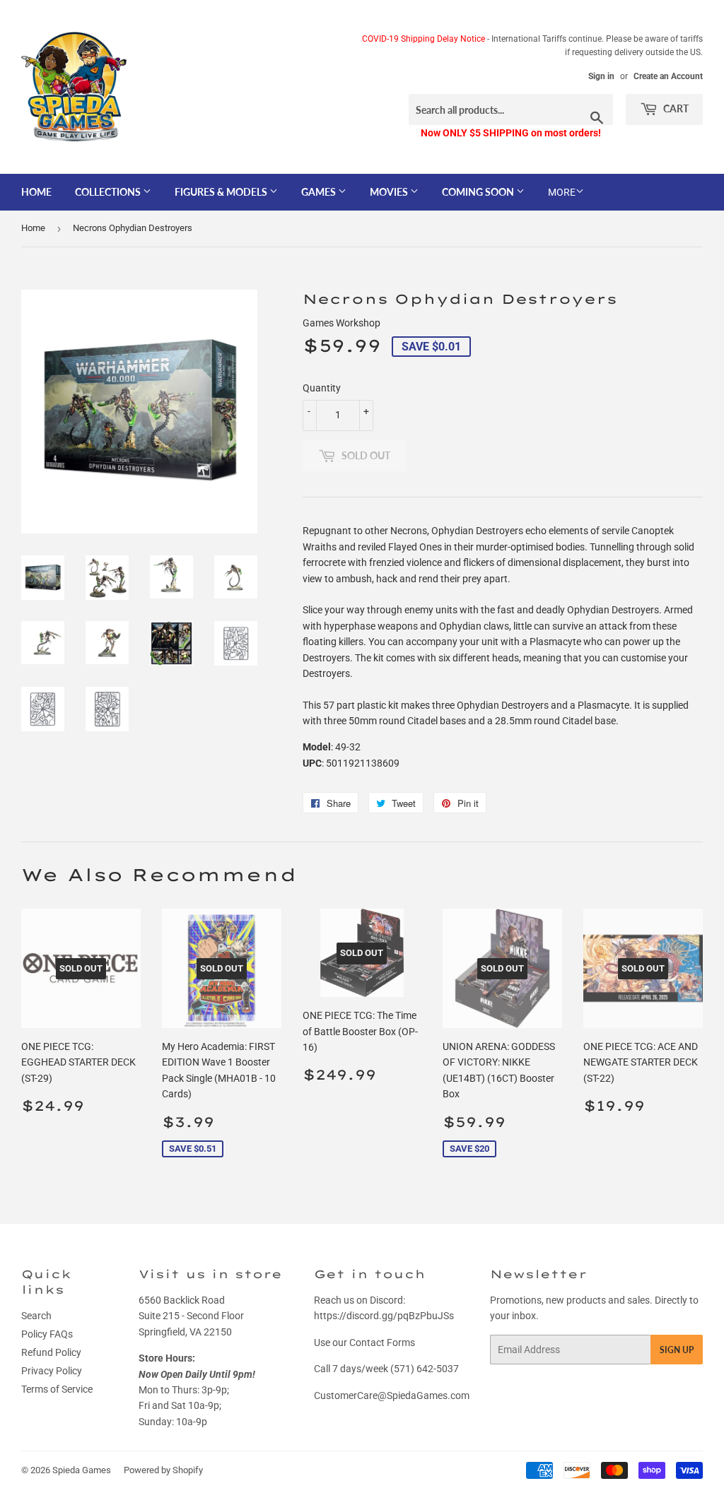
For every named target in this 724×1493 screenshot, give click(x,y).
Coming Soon (479, 192)
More (562, 192)
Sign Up (677, 1350)
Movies (390, 192)
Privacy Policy (51, 1370)
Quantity (322, 388)
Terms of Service (57, 1389)
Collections (109, 192)
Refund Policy (51, 1352)
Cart (675, 108)
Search (36, 1315)
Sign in (601, 76)
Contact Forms (382, 1342)
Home (36, 192)
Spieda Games (81, 1470)
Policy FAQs (47, 1334)
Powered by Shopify (163, 1470)
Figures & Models (222, 192)
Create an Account (668, 76)
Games (319, 192)
